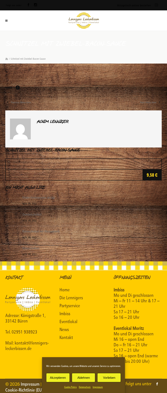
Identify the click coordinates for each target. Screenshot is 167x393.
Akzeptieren (58, 377)
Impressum (98, 387)
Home (64, 290)
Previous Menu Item (20, 102)
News (64, 329)
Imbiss (64, 313)
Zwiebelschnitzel (31, 214)
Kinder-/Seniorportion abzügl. (38, 197)
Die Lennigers (71, 298)
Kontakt (66, 337)
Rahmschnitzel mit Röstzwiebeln (41, 231)
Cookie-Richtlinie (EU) (24, 390)
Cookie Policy (70, 387)
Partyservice (69, 305)
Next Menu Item (148, 102)
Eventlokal (68, 321)
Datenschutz (85, 387)
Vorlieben (109, 377)
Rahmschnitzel (30, 248)
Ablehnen (83, 377)
